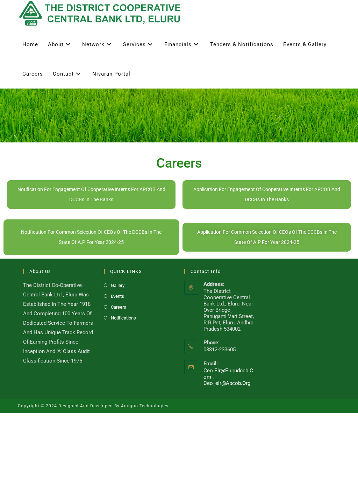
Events (117, 296)
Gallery (117, 285)
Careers (118, 307)
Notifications (123, 318)
